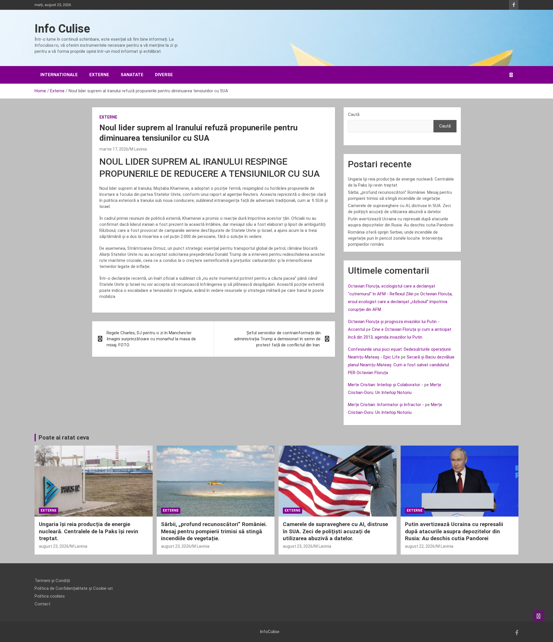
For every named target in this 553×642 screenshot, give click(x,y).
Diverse (164, 74)
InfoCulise (269, 631)
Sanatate (132, 74)
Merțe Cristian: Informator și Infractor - (386, 404)
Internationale (59, 74)
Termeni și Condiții (52, 580)
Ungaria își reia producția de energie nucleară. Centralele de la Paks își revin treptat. (88, 531)
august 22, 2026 (420, 546)
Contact (42, 604)
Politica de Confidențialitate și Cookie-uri (74, 588)
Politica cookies (50, 596)
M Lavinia (138, 149)
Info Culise (62, 28)
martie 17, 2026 (113, 149)
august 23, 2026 (54, 546)
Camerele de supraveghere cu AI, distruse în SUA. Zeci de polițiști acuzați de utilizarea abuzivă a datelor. (335, 531)
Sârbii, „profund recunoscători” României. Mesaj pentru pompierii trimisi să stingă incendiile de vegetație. (214, 531)
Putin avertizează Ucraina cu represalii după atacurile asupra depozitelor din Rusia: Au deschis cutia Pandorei (454, 531)
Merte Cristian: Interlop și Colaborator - (385, 384)
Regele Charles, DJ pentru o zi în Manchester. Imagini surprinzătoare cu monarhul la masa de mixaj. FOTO (151, 339)
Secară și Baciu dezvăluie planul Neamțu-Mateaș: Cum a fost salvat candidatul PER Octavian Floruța (401, 364)
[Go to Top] (538, 616)
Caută (353, 114)
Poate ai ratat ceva (64, 437)
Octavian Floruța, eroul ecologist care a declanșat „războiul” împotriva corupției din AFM (400, 301)
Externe (99, 74)
